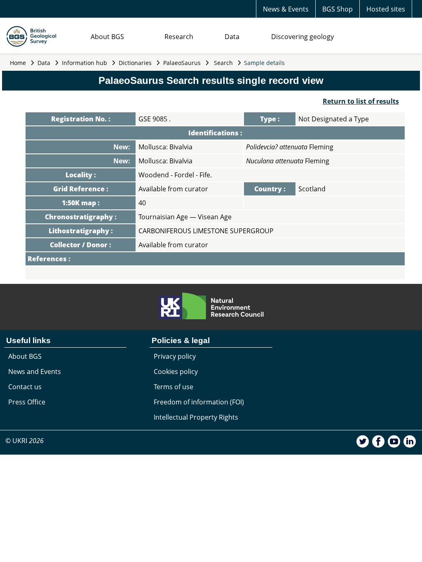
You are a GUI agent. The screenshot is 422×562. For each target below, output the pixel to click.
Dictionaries (135, 63)
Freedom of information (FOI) (199, 401)
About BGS (107, 36)
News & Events (286, 9)
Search (223, 63)
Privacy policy (175, 356)
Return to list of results (361, 101)
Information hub (84, 63)
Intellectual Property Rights (196, 417)
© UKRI (24, 440)
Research (178, 36)
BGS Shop (337, 9)
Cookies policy (176, 371)
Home (18, 63)
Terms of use (173, 386)
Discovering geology (302, 36)
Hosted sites (385, 9)
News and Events (34, 371)
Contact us (25, 386)
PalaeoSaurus (182, 63)
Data (232, 36)
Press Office (26, 401)
